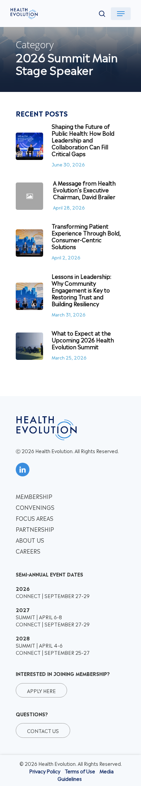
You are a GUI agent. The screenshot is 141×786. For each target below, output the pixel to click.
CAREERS (28, 551)
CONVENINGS (35, 507)
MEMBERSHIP (34, 496)
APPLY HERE (41, 690)
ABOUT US (30, 540)
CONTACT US (43, 730)
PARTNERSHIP (35, 529)
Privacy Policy (44, 770)
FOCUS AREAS (34, 518)
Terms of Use (80, 770)
